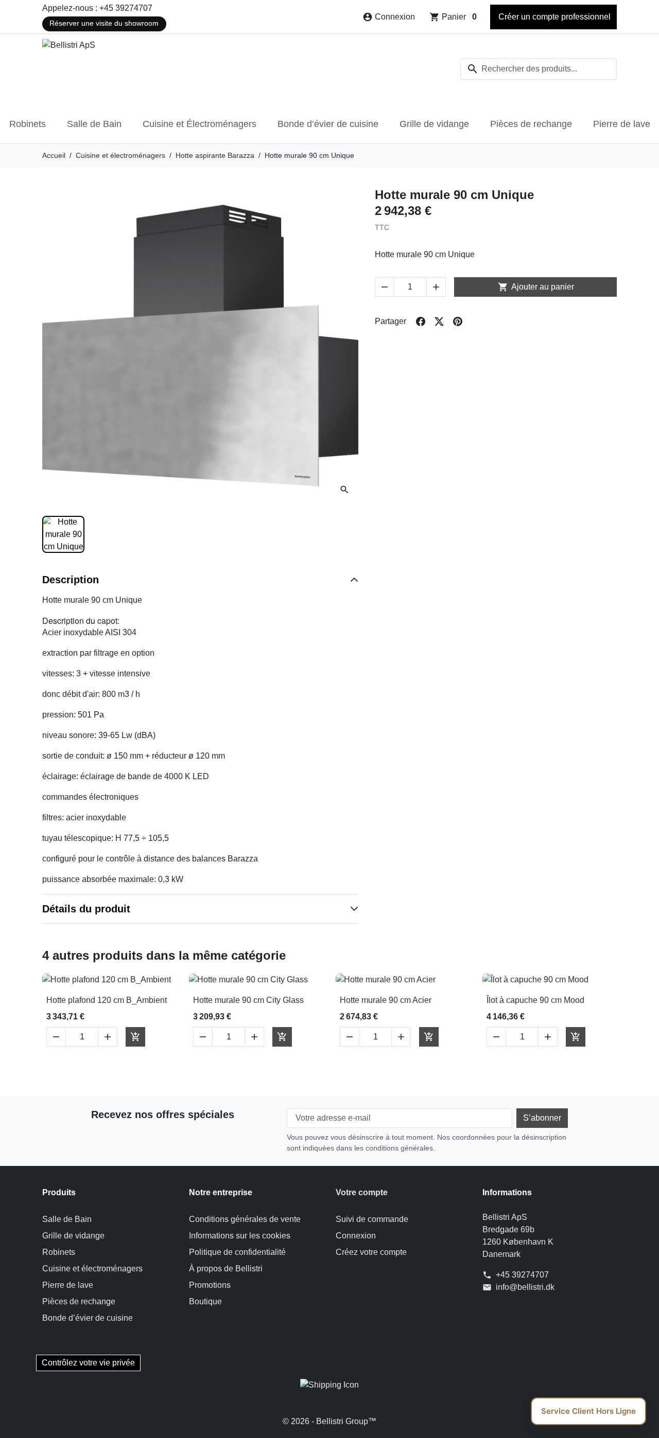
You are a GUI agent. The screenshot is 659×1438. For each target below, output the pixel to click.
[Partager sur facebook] (420, 321)
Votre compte (362, 1192)
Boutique (205, 1301)
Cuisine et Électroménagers (199, 124)
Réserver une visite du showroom (104, 23)
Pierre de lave (621, 124)
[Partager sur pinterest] (457, 321)
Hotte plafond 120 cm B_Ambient (106, 1000)
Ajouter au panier (536, 287)
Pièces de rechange (531, 124)
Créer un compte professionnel (553, 16)
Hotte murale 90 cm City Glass (248, 1000)
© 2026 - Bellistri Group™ (329, 1421)
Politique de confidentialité (237, 1252)
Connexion (356, 1235)
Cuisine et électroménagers (92, 1268)
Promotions (210, 1285)
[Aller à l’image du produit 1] (63, 534)
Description (70, 579)
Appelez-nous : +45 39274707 (97, 8)
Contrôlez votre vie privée (88, 1362)
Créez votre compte (371, 1252)
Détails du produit (86, 908)
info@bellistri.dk (525, 1287)
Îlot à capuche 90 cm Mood (535, 1000)
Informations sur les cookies (239, 1235)
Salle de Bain (94, 124)
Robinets (27, 124)
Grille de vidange (434, 124)
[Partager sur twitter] (439, 321)
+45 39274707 (522, 1274)
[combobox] (538, 69)
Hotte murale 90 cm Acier (385, 1000)
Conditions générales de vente (245, 1219)
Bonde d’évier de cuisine (328, 124)
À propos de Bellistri (226, 1268)
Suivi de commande (372, 1219)
